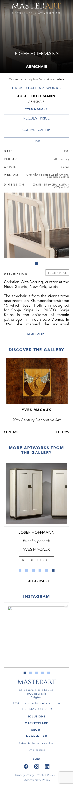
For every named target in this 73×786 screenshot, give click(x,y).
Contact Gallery (36, 130)
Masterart (14, 79)
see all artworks (36, 581)
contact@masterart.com (42, 703)
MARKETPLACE (36, 723)
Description (15, 273)
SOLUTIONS (36, 716)
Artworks (45, 79)
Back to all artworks (36, 88)
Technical (57, 273)
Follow (62, 432)
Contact (11, 432)
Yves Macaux (36, 109)
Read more (36, 334)
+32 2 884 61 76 (40, 709)
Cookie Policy (46, 775)
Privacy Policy (24, 775)
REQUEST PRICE (36, 118)
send (36, 758)
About (36, 730)
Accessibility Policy (37, 780)
